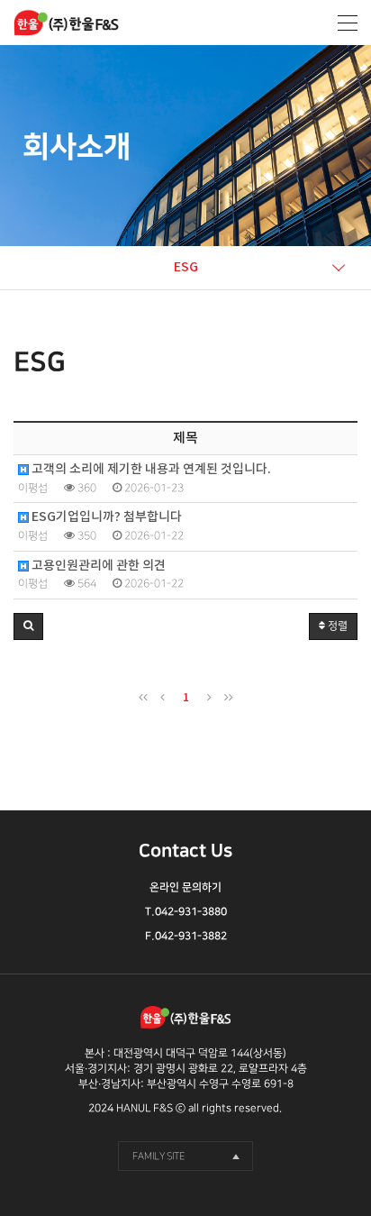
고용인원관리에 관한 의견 (97, 566)
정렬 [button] (336, 626)
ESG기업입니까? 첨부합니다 (105, 517)
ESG (186, 267)
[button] (28, 626)
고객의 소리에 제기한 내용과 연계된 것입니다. (150, 469)
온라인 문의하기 (185, 887)
